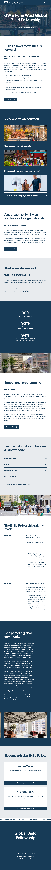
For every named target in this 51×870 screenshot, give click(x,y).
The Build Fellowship (36, 63)
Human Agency (28, 865)
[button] (45, 3)
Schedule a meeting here (22, 484)
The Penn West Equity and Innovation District (31, 65)
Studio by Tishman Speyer (11, 673)
